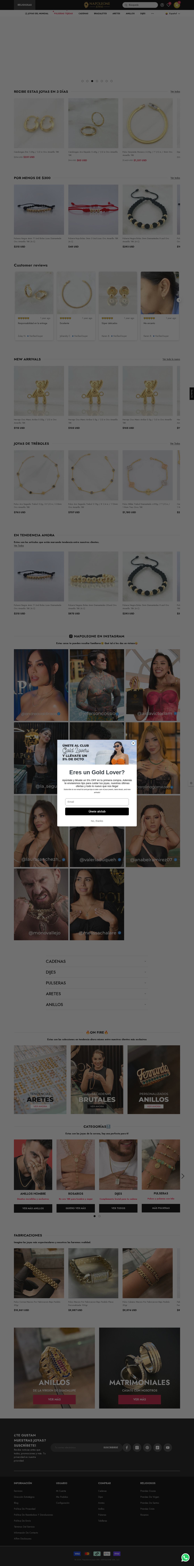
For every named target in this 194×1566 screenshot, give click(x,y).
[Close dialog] (133, 743)
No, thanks (97, 821)
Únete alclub (97, 811)
